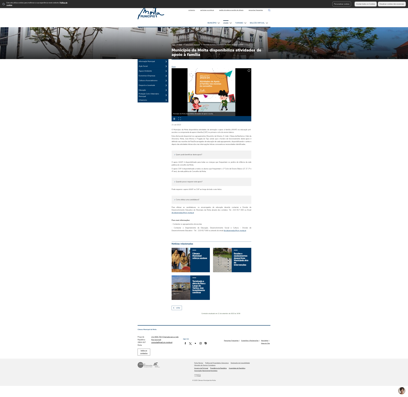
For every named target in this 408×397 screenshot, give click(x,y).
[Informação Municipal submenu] (166, 61)
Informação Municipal (193, 44)
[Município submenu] (218, 23)
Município (212, 23)
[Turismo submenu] (245, 23)
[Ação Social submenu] (166, 66)
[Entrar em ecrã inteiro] (179, 118)
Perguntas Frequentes (231, 340)
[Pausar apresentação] (174, 118)
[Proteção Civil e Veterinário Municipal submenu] (166, 95)
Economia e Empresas (147, 76)
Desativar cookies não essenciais (392, 4)
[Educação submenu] (166, 90)
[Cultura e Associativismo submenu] (166, 80)
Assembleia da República (237, 368)
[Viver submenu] (230, 23)
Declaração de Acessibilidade (240, 363)
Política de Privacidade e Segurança (217, 363)
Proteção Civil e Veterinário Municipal (149, 95)
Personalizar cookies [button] (341, 4)
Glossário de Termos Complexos (204, 365)
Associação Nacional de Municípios (205, 370)
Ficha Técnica (198, 363)
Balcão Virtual (257, 23)
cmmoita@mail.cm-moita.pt (161, 342)
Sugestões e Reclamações (250, 340)
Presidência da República (218, 368)
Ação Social (143, 66)
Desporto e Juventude (147, 85)
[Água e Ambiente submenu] (166, 71)
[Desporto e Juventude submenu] (166, 85)
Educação (142, 90)
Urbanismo (143, 100)
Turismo (239, 23)
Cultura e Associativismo (148, 80)
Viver (225, 23)
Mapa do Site (265, 343)
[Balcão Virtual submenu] (267, 23)
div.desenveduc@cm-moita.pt (183, 213)
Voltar (178, 308)
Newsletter (264, 340)
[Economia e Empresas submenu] (166, 75)
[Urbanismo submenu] (166, 100)
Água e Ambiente (145, 71)
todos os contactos (144, 352)
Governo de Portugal (201, 368)
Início (173, 44)
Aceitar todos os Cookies (365, 4)
